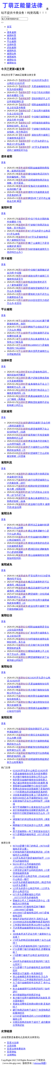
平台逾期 (11, 41)
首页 (9, 26)
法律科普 (11, 44)
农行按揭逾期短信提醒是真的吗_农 (31, 810)
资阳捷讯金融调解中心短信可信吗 (30, 786)
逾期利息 (11, 50)
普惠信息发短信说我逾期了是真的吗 (31, 789)
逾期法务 (11, 53)
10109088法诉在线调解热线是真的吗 (31, 922)
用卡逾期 (11, 38)
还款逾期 (11, 47)
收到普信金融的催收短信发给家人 (30, 779)
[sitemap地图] (39, 1063)
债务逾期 (11, 32)
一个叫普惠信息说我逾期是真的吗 (30, 792)
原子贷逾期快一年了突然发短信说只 (31, 831)
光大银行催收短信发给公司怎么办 (30, 776)
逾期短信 (11, 62)
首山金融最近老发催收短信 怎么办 (30, 976)
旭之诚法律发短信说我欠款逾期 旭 (30, 783)
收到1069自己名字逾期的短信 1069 (30, 798)
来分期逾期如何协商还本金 (26, 995)
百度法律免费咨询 (16, 1048)
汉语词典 (11, 1045)
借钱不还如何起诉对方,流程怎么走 (30, 919)
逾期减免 (11, 56)
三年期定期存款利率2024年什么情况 (31, 925)
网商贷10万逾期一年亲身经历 (28, 973)
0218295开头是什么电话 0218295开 (30, 770)
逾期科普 (11, 35)
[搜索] (2, 22)
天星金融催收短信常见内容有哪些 (30, 773)
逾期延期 (24, 98)
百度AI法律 (13, 1042)
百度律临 (11, 1052)
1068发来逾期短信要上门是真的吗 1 (31, 795)
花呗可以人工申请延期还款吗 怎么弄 (31, 979)
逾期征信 (11, 59)
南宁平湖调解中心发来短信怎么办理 (31, 807)
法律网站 (11, 1055)
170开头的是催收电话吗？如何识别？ (32, 946)
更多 (3, 162)
